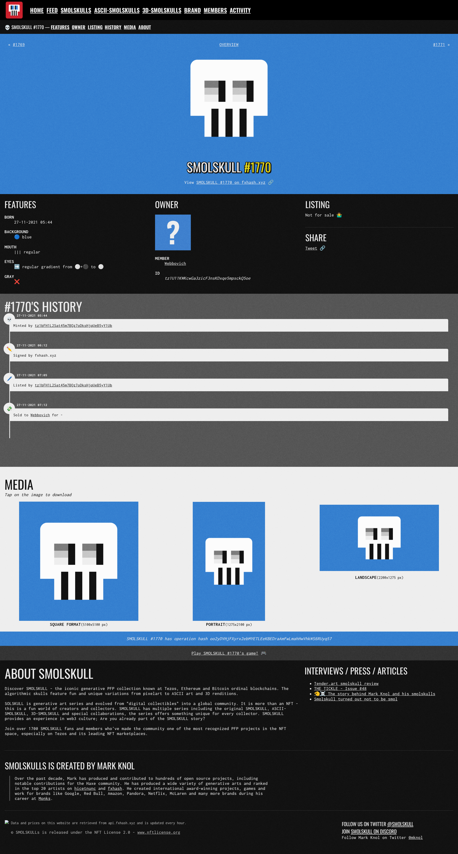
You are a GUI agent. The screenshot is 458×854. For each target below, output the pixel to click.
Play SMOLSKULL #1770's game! (225, 653)
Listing (95, 27)
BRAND (192, 10)
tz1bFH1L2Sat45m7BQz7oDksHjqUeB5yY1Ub (73, 325)
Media (130, 27)
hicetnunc (85, 788)
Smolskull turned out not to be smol (356, 698)
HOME (37, 10)
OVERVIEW (229, 44)
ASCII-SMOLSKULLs (117, 10)
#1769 (19, 44)
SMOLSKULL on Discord (374, 831)
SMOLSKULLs (76, 10)
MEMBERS (215, 10)
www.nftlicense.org (158, 832)
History (113, 27)
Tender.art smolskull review (346, 683)
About (144, 27)
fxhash (115, 788)
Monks (45, 798)
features (60, 27)
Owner (78, 27)
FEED (52, 10)
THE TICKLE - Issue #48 (340, 688)
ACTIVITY (240, 10)
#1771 (439, 44)
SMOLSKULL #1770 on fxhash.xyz (230, 182)
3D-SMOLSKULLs (161, 10)
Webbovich (175, 263)
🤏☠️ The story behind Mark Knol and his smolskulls (374, 693)
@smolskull (400, 824)
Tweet (311, 248)
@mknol (416, 837)
